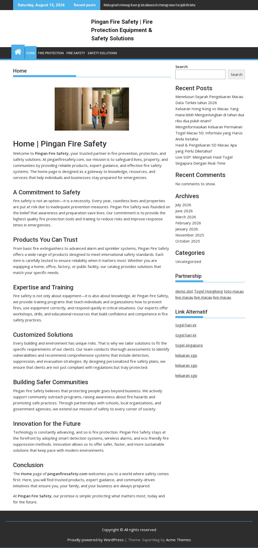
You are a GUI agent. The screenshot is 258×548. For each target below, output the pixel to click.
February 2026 (188, 222)
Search (181, 66)
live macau (184, 297)
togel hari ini (185, 324)
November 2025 (189, 234)
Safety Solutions (102, 53)
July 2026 (183, 204)
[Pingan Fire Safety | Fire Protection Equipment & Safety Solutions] (18, 51)
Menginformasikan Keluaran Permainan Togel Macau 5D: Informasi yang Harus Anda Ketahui (209, 132)
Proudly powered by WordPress (95, 539)
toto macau (234, 291)
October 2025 (187, 240)
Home (30, 53)
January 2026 (186, 228)
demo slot (184, 291)
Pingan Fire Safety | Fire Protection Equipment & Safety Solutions (122, 30)
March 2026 (185, 216)
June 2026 (184, 210)
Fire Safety (76, 53)
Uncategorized (188, 261)
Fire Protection (51, 53)
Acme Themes (178, 539)
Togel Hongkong (208, 291)
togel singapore (189, 345)
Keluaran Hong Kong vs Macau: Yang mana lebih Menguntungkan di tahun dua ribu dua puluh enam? (209, 114)
